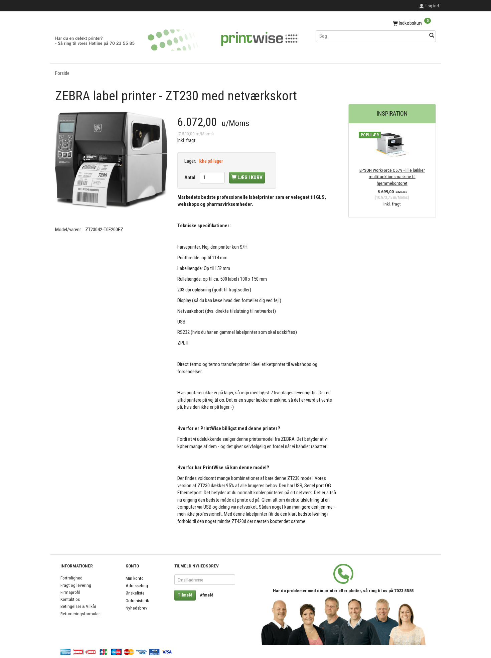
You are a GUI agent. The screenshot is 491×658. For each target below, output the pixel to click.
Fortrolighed (71, 577)
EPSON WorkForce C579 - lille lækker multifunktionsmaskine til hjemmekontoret (392, 176)
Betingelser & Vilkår (78, 606)
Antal (190, 177)
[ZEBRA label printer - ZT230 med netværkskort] (111, 160)
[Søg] (431, 35)
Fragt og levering (75, 585)
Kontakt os (70, 599)
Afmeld (206, 595)
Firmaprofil (70, 592)
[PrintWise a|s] (177, 37)
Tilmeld (185, 595)
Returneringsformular (80, 613)
